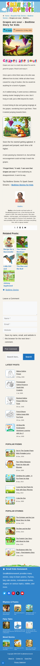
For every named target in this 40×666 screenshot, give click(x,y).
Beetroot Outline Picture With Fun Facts (21, 400)
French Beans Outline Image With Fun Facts (22, 414)
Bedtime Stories (12, 290)
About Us (11, 658)
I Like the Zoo (21, 498)
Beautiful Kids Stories (18, 16)
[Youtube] (25, 228)
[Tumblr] (22, 228)
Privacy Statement (20, 662)
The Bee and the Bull (23, 529)
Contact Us (19, 658)
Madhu (10, 30)
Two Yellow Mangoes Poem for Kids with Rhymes (23, 464)
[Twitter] (15, 228)
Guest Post (28, 658)
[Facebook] (17, 228)
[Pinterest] (20, 228)
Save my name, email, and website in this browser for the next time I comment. (20, 338)
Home (7, 16)
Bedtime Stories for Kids (22, 185)
